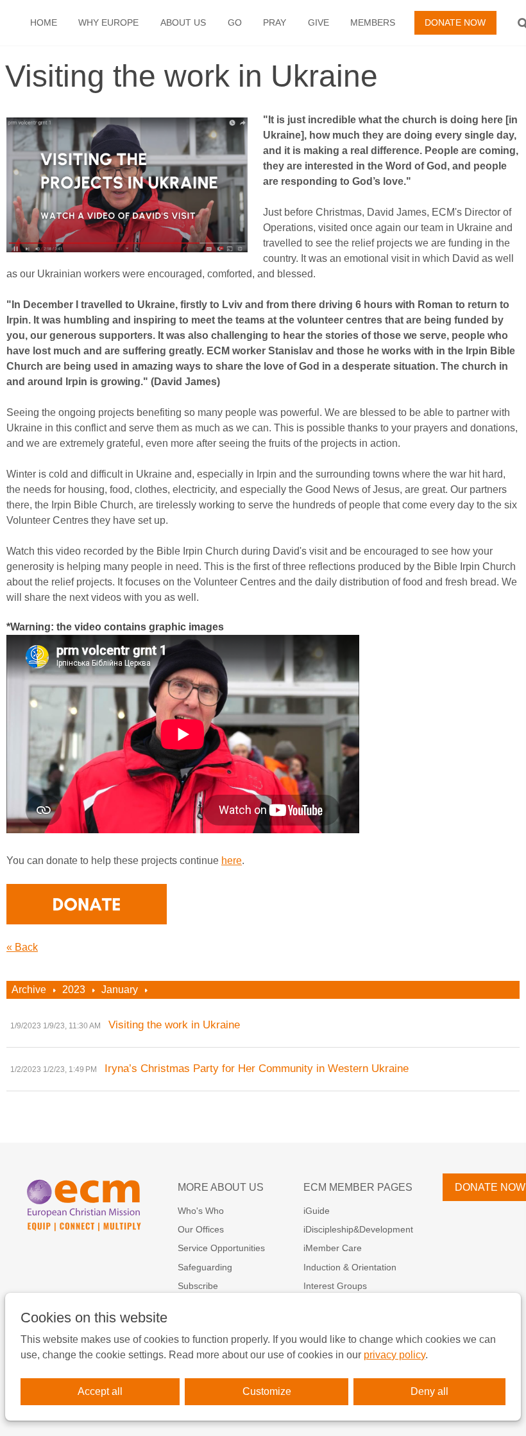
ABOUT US (183, 22)
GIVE (318, 22)
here (231, 860)
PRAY (274, 22)
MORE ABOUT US (221, 1187)
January (119, 989)
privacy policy (394, 1354)
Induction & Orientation (349, 1267)
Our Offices (201, 1229)
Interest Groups (335, 1286)
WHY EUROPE (108, 22)
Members (372, 22)
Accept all (100, 1391)
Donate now (455, 22)
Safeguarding (205, 1267)
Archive (29, 989)
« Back (22, 947)
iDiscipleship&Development (358, 1229)
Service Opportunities (221, 1248)
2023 (73, 989)
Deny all (429, 1391)
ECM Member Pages (357, 1187)
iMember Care (332, 1248)
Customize (266, 1391)
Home (43, 22)
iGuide (316, 1211)
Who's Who (201, 1211)
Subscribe (198, 1286)
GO (235, 22)
